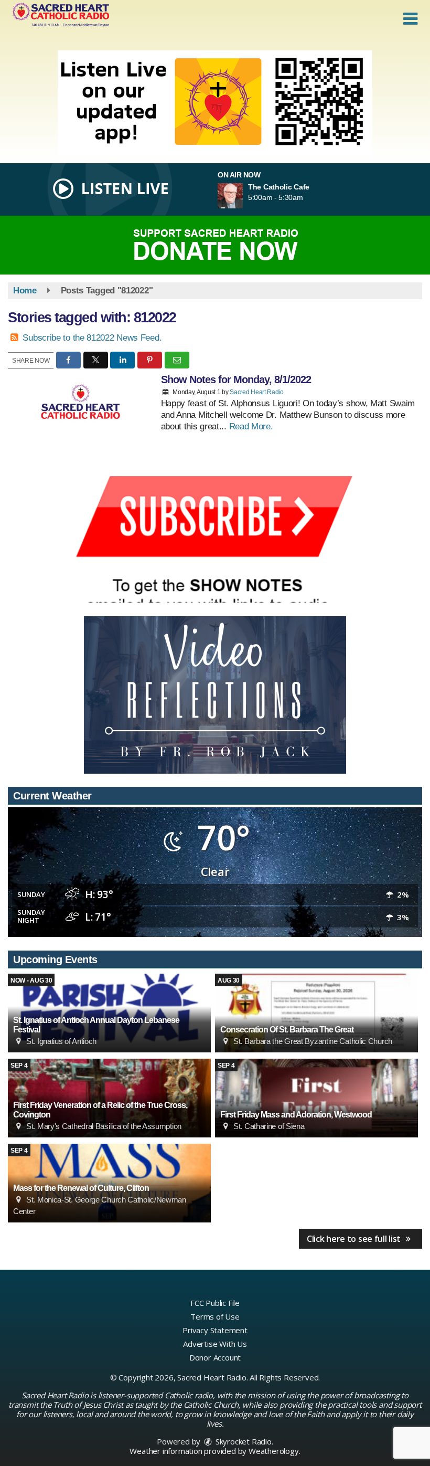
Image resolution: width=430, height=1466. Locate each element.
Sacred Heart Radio (257, 392)
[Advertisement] (215, 102)
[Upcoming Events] (316, 1013)
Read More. (251, 426)
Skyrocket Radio (242, 1441)
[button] (410, 18)
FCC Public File (215, 1303)
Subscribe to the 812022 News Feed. (92, 338)
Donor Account (215, 1357)
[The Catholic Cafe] (242, 195)
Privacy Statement (215, 1330)
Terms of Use (215, 1316)
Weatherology (274, 1451)
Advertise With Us (215, 1343)
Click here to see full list (355, 1238)
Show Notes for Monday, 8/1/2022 (236, 379)
